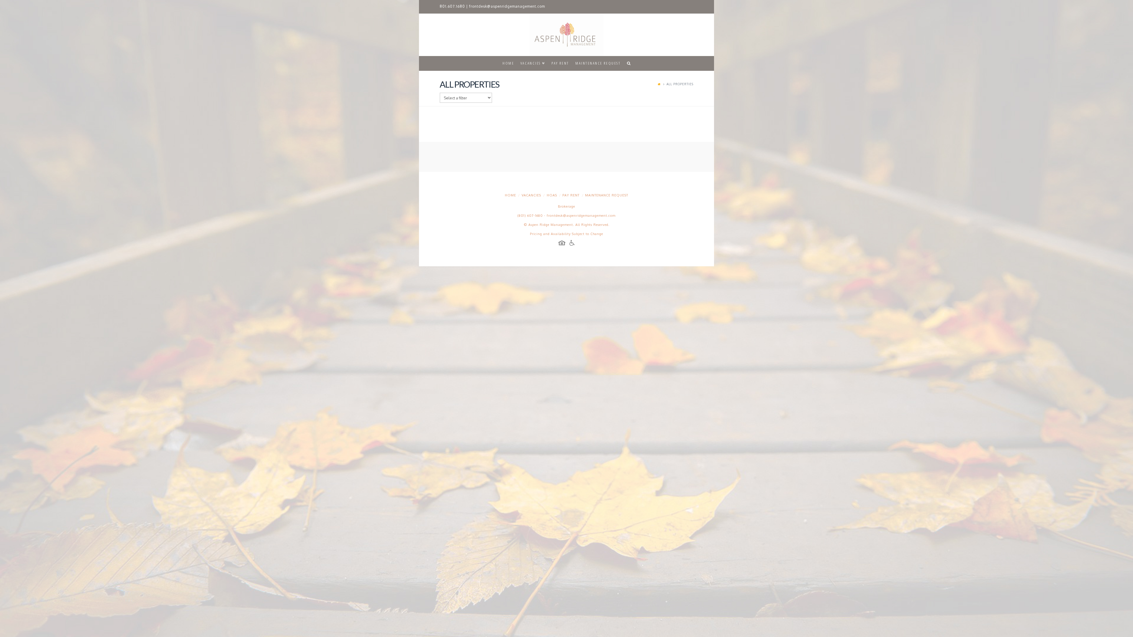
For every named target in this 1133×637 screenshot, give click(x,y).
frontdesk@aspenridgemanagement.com (507, 6)
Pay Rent (570, 195)
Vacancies (531, 195)
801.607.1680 (452, 6)
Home (510, 195)
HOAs (552, 195)
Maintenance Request (606, 195)
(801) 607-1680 (530, 216)
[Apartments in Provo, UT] (566, 35)
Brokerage (566, 206)
